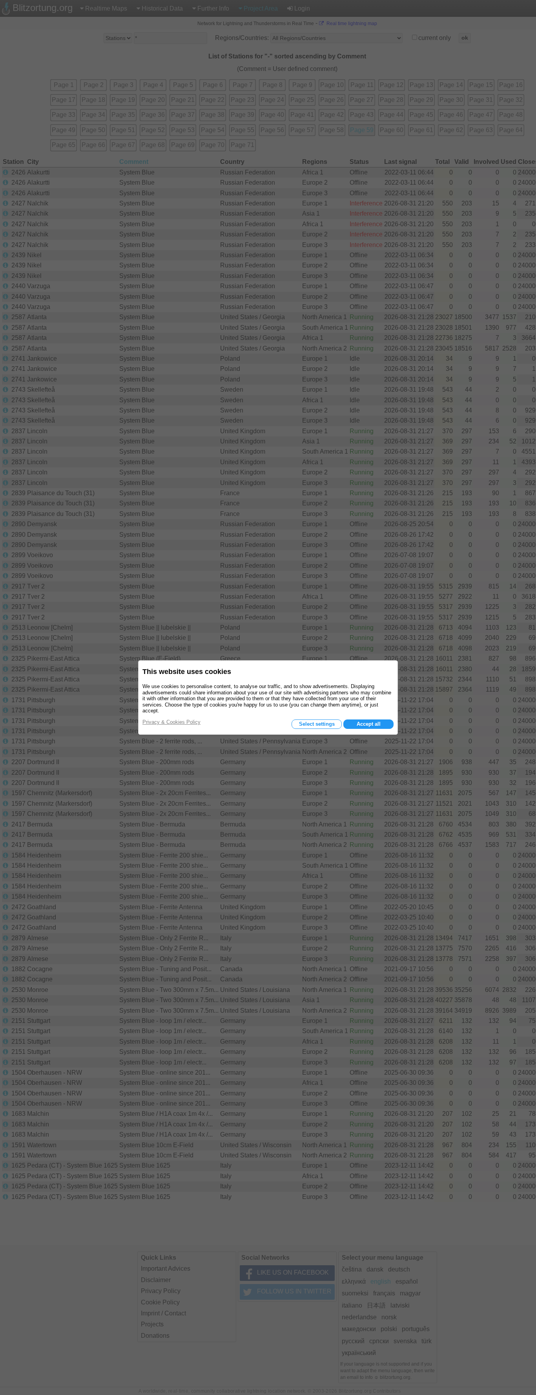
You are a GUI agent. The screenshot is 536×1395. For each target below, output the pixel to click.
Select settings (317, 724)
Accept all (369, 724)
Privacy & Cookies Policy (171, 722)
